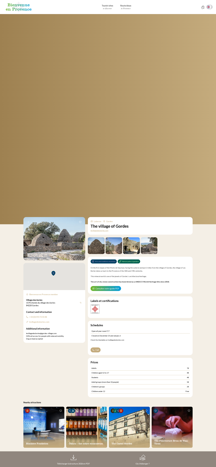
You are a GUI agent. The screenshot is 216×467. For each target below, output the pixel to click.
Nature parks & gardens (130, 261)
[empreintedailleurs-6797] (149, 245)
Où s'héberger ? (143, 463)
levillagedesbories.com (99, 230)
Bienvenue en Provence (19, 7)
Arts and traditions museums (105, 261)
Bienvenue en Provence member (43, 294)
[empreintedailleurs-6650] (114, 245)
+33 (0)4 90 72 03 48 (38, 317)
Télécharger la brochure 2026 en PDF (73, 463)
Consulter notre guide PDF (107, 288)
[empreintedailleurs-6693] (96, 245)
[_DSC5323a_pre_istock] (131, 245)
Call (97, 350)
